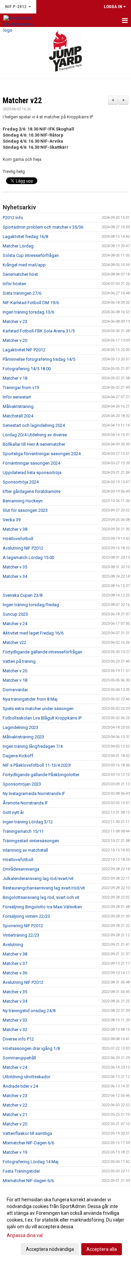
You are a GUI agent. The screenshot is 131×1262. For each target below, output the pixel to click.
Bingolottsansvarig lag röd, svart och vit (41, 897)
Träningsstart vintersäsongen (31, 840)
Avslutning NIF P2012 (23, 548)
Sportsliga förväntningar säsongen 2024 (42, 453)
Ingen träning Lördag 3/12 (28, 821)
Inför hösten (14, 283)
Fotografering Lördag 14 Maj (30, 1161)
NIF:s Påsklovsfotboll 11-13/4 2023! (37, 765)
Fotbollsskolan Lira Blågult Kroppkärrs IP (42, 718)
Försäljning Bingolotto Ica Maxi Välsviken (42, 906)
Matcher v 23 (15, 321)
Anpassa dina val (25, 1235)
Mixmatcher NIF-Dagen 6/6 (28, 1142)
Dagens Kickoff (18, 755)
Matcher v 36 (15, 972)
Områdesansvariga (21, 869)
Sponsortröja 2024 (21, 482)
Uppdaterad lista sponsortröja (32, 472)
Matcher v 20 (15, 340)
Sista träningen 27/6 (22, 293)
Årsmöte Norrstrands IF (25, 802)
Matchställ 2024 (18, 415)
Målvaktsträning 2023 (23, 736)
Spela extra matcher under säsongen (38, 708)
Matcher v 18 (15, 378)
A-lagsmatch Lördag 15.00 (28, 557)
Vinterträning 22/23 (21, 935)
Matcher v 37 (15, 963)
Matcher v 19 (15, 1152)
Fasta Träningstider (21, 1171)
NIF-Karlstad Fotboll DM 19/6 (31, 302)
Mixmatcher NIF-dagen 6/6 (28, 1180)
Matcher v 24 (15, 623)
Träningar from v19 (21, 387)
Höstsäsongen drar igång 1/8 (31, 1048)
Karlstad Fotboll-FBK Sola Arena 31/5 (39, 330)
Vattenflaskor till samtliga (27, 1133)
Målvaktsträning (18, 406)
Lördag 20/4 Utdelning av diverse (35, 434)
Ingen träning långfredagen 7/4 (32, 746)
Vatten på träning (19, 661)
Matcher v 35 (15, 566)
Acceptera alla (101, 1249)
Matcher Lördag (18, 245)
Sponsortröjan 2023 (22, 784)
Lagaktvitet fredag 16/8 (25, 236)
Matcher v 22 (15, 1105)
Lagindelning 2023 (20, 727)
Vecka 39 (11, 519)
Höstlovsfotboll (18, 538)
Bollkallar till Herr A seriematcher (34, 444)
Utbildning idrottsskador (26, 1076)
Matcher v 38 (15, 529)
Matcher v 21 (15, 1114)
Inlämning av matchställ (25, 850)
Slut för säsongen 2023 (25, 510)
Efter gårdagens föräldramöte (31, 491)
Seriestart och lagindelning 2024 (34, 425)
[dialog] (65, 1224)
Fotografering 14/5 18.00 (27, 368)
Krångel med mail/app (24, 264)
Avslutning (13, 944)
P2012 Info (13, 217)
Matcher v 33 (15, 1020)
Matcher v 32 (15, 1029)
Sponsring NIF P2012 (23, 925)
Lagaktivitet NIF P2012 (24, 349)
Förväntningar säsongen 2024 (31, 463)
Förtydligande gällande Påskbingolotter (41, 774)
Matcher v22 (22, 100)
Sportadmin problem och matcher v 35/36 (43, 227)
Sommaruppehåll (19, 1057)
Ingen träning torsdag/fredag (31, 604)
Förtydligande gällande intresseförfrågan (42, 651)
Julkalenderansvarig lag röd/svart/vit (38, 878)
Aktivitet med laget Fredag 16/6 (33, 633)
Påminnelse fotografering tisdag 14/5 (39, 359)
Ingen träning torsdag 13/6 (28, 312)
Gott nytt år (13, 812)
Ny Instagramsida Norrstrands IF (34, 793)
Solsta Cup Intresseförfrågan (31, 255)
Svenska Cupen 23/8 (22, 595)
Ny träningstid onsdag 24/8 (29, 1010)
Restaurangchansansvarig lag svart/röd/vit (44, 887)
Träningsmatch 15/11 (23, 831)
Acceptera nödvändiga (50, 1249)
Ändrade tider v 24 (20, 1086)
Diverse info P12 (18, 1038)
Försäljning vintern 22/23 (26, 916)
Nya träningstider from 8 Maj (30, 699)
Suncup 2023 (15, 614)
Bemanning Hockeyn (23, 500)
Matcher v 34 (15, 576)
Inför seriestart (17, 397)
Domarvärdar (15, 689)
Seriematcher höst (20, 274)
